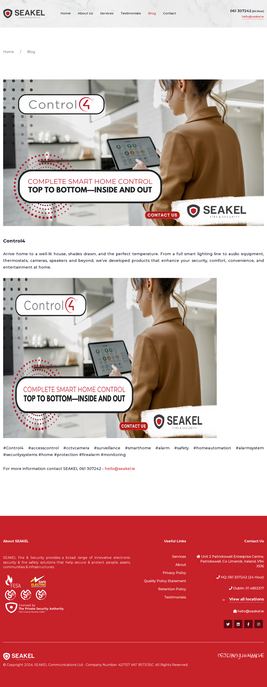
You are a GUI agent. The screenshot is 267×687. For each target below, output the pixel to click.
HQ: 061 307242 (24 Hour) (242, 577)
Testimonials (131, 13)
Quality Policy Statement (165, 581)
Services (106, 13)
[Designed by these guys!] (241, 656)
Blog (152, 13)
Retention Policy (172, 589)
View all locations (246, 599)
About (180, 565)
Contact (169, 13)
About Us (85, 13)
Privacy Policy (174, 573)
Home (65, 13)
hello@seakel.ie (253, 16)
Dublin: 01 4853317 (248, 588)
